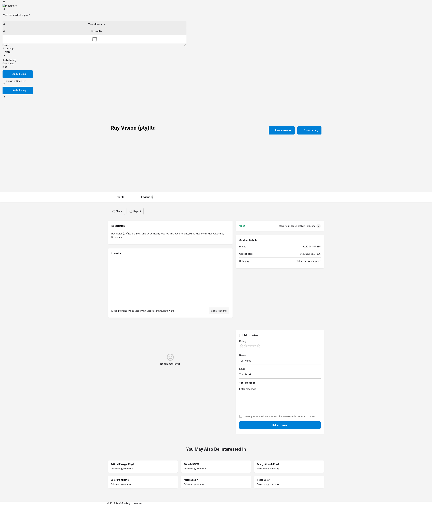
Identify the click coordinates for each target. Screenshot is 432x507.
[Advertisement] (216, 166)
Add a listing (19, 74)
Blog (5, 67)
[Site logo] (10, 5)
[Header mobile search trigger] (4, 97)
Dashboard (8, 63)
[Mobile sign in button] (4, 85)
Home (6, 45)
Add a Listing (9, 60)
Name (242, 355)
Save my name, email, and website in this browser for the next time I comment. (280, 416)
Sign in (10, 81)
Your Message (247, 382)
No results (96, 31)
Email (242, 369)
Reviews (147, 197)
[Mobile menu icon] (94, 2)
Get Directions (219, 310)
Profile (120, 197)
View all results (96, 24)
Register (21, 81)
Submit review (280, 425)
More (7, 52)
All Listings (8, 48)
